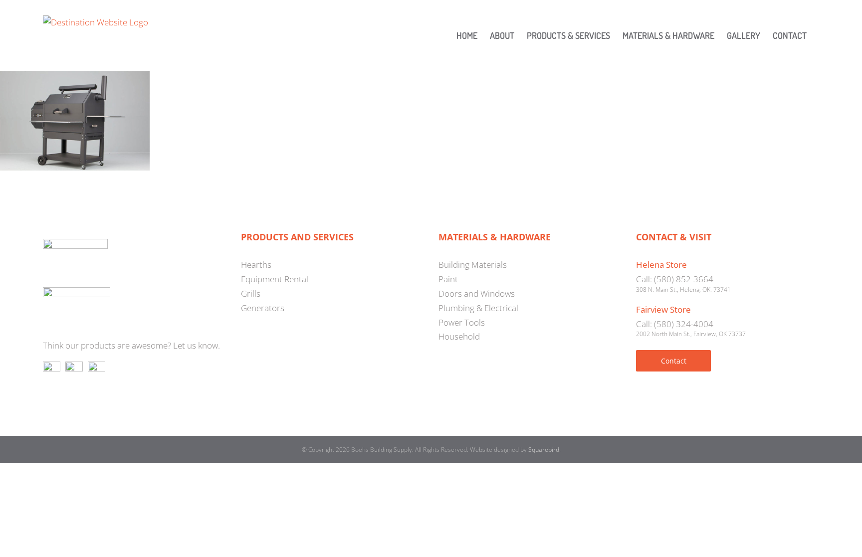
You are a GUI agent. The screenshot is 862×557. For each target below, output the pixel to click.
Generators (262, 308)
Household (459, 336)
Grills (250, 293)
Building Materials (472, 264)
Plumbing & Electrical (478, 308)
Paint (448, 279)
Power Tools (461, 322)
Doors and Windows (476, 293)
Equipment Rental (274, 279)
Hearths (256, 264)
